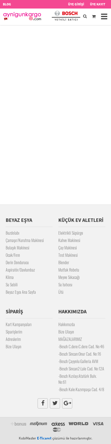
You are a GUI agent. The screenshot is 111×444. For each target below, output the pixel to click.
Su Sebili (12, 284)
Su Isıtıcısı (65, 284)
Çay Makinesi (67, 248)
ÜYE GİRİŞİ (76, 4)
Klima (10, 277)
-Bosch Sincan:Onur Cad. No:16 (79, 354)
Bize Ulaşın (13, 346)
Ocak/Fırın (13, 255)
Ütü (60, 292)
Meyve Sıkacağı (69, 277)
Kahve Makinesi (69, 240)
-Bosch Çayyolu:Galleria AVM (78, 361)
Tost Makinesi (68, 255)
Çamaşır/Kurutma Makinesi (25, 240)
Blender (63, 262)
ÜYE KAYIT (97, 4)
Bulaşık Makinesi (17, 248)
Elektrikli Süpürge (70, 233)
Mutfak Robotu (68, 270)
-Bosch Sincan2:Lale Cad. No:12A (81, 369)
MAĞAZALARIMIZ (70, 339)
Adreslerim (13, 339)
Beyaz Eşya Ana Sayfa (21, 292)
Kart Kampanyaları (19, 324)
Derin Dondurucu (17, 262)
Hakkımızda (66, 324)
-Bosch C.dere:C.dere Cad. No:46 (81, 346)
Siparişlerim (14, 332)
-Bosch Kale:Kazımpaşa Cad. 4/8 (81, 389)
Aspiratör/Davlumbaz (20, 270)
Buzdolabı (12, 233)
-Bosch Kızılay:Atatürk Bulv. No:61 (77, 379)
